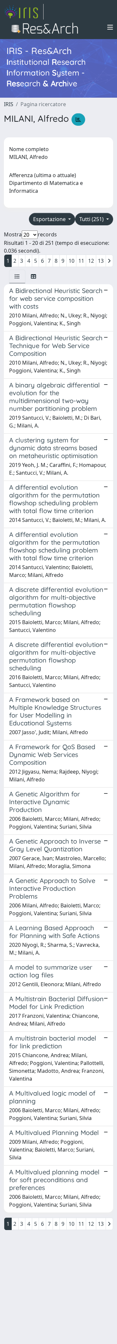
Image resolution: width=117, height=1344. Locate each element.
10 (71, 260)
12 (91, 260)
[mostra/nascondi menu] (110, 27)
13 (101, 260)
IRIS (8, 104)
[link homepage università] (46, 27)
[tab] (17, 276)
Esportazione (50, 219)
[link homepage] (24, 12)
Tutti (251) (92, 219)
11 (81, 260)
